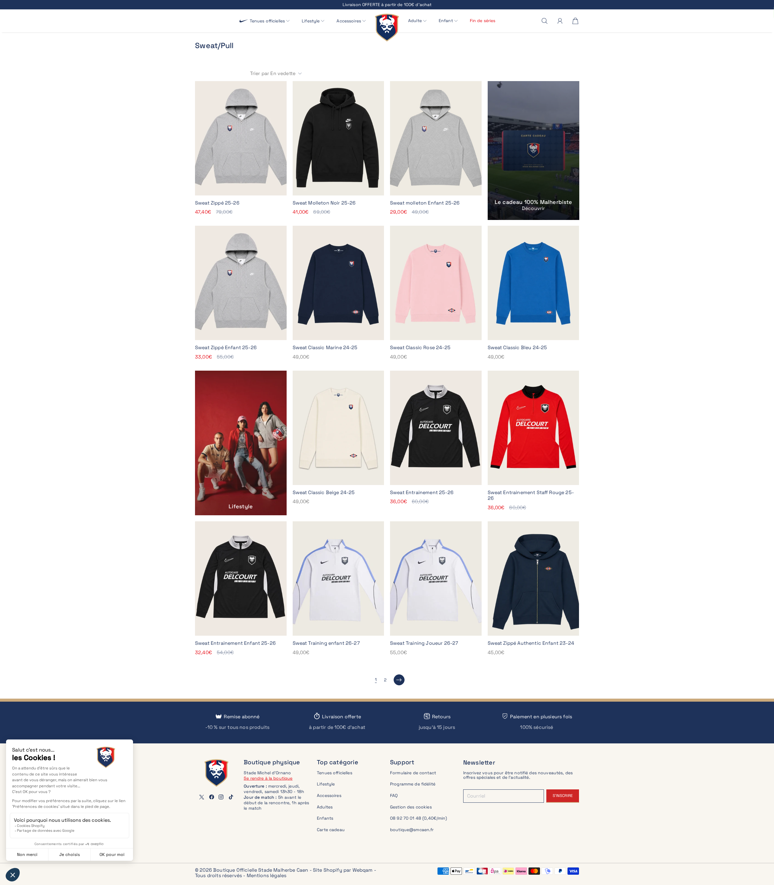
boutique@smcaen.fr (412, 829)
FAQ (394, 795)
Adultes (325, 807)
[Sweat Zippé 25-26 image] (241, 138)
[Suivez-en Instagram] (221, 797)
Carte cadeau (331, 829)
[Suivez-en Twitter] (202, 797)
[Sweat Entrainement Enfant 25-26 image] (241, 578)
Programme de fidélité (412, 784)
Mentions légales (267, 875)
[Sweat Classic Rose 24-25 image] (436, 283)
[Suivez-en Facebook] (211, 797)
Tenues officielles (334, 772)
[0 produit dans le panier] (575, 21)
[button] (270, 21)
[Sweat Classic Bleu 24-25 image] (533, 283)
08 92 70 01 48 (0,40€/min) (418, 818)
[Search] (544, 21)
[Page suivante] (399, 679)
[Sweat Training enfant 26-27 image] (338, 578)
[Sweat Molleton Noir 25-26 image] (338, 138)
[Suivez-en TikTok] (231, 797)
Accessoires (329, 795)
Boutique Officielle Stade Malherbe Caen (260, 870)
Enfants (325, 818)
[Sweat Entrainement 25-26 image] (436, 428)
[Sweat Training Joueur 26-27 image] (436, 578)
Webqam (363, 870)
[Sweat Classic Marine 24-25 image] (338, 283)
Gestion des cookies (411, 807)
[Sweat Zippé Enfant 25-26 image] (241, 283)
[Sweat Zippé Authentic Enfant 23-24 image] (533, 578)
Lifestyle (326, 784)
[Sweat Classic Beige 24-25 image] (338, 428)
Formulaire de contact (413, 772)
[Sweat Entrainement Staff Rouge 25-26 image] (533, 428)
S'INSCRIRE (563, 795)
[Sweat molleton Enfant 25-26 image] (436, 138)
